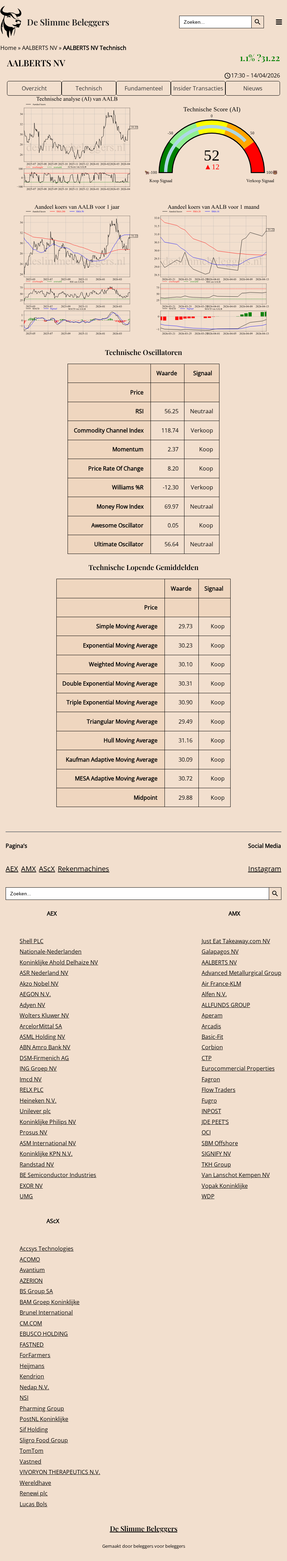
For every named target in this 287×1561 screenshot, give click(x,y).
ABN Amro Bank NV (45, 1047)
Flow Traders (219, 1090)
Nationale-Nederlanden (51, 951)
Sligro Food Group (44, 1440)
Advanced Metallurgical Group (241, 973)
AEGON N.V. (35, 994)
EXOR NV (31, 1186)
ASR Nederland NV (44, 973)
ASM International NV (48, 1143)
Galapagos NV (220, 951)
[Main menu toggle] (279, 22)
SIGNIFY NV (216, 1153)
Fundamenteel (144, 88)
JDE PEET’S (215, 1122)
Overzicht (34, 88)
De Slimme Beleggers (68, 22)
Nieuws (252, 88)
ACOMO (30, 1259)
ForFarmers (35, 1355)
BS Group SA (36, 1291)
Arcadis (211, 1026)
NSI (24, 1397)
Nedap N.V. (34, 1387)
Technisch (89, 88)
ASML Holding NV (42, 1037)
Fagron (211, 1079)
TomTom (31, 1451)
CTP (207, 1058)
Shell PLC (31, 941)
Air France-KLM (221, 983)
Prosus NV (33, 1132)
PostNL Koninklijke (44, 1419)
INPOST (211, 1111)
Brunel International (46, 1312)
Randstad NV (37, 1164)
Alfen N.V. (214, 994)
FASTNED (32, 1344)
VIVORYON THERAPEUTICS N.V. (60, 1472)
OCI (206, 1132)
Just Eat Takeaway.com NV (236, 941)
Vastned (30, 1461)
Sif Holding (34, 1429)
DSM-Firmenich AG (44, 1058)
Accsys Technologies (47, 1248)
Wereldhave (35, 1483)
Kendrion (32, 1376)
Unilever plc (35, 1111)
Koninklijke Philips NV (48, 1122)
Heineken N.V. (38, 1100)
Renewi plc (34, 1493)
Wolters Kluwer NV (44, 1015)
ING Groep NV (38, 1068)
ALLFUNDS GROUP (226, 1005)
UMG (26, 1196)
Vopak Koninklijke (225, 1186)
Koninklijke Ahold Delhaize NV (59, 962)
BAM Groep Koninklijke (49, 1302)
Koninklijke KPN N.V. (46, 1153)
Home (8, 48)
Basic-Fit (212, 1037)
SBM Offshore (220, 1143)
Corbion (212, 1047)
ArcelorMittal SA (41, 1026)
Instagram (264, 868)
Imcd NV (31, 1079)
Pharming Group (42, 1408)
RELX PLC (31, 1090)
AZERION (31, 1281)
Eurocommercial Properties (238, 1068)
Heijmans (32, 1366)
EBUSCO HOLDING (44, 1334)
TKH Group (216, 1164)
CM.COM (31, 1323)
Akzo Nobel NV (39, 983)
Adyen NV (32, 1005)
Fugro (209, 1100)
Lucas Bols (33, 1504)
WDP (208, 1196)
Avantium (32, 1270)
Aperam (212, 1015)
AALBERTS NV (39, 48)
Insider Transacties (198, 88)
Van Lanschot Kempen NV (236, 1175)
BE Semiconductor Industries (58, 1175)
